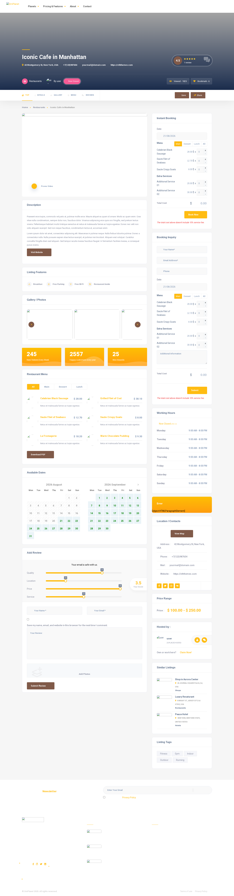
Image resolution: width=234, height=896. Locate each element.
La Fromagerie (48, 436)
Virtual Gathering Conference (119, 861)
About (73, 6)
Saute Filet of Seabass (53, 417)
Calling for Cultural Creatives (119, 846)
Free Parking (58, 284)
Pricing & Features (53, 6)
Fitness (163, 753)
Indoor (190, 753)
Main (46, 387)
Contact (87, 6)
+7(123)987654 (70, 65)
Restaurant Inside (102, 284)
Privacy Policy (129, 797)
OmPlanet (28, 891)
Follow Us (156, 875)
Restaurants (39, 107)
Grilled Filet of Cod (110, 398)
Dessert (63, 387)
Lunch (79, 387)
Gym (177, 753)
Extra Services (164, 176)
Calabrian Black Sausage (54, 398)
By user (57, 81)
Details (41, 95)
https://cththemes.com (122, 65)
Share (199, 95)
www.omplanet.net (47, 845)
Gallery (58, 95)
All (33, 387)
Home (25, 107)
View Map (179, 533)
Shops (178, 690)
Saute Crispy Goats (111, 417)
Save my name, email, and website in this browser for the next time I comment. (67, 625)
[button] (138, 324)
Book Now (193, 214)
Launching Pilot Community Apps (121, 831)
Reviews (89, 95)
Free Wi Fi (79, 284)
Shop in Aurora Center (186, 679)
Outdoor (164, 760)
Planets (32, 6)
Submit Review (38, 686)
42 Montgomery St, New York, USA (41, 65)
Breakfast (37, 284)
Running (180, 760)
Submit (194, 390)
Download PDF (38, 454)
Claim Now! (186, 652)
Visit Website (37, 252)
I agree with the (121, 797)
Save (183, 95)
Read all (91, 877)
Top (27, 95)
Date (159, 129)
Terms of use (186, 891)
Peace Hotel (181, 714)
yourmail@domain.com (94, 65)
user (169, 638)
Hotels (178, 725)
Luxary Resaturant (184, 696)
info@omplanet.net (44, 853)
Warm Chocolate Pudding (114, 436)
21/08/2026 (169, 136)
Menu (73, 95)
